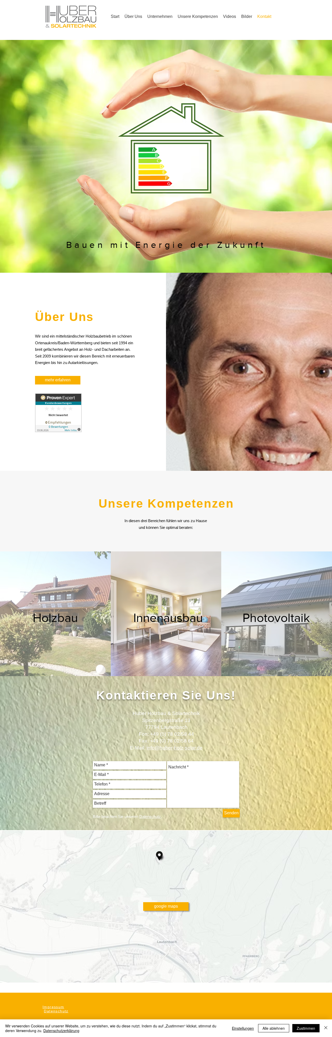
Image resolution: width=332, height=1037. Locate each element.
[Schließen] (326, 1028)
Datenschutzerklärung (61, 1030)
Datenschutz (56, 1011)
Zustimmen (306, 1028)
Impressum (53, 1007)
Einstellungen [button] (243, 1028)
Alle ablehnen (273, 1028)
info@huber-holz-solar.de (175, 748)
